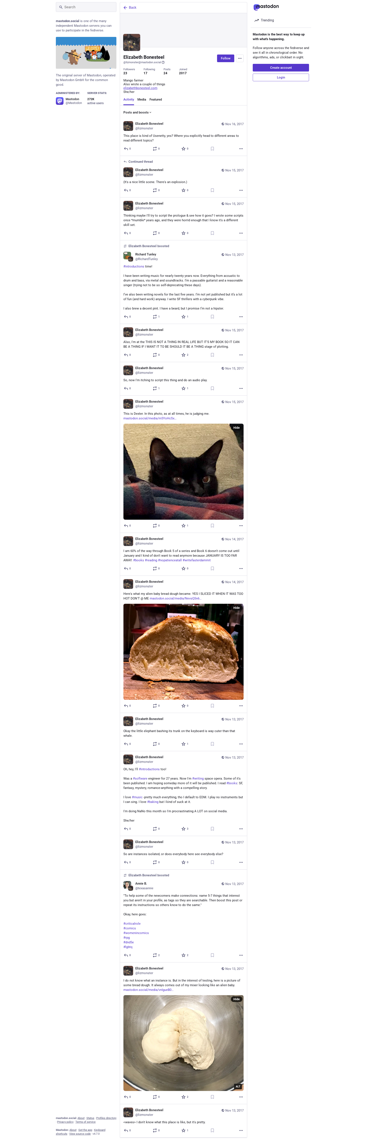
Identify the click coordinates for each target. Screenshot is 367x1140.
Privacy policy (65, 1121)
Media (141, 99)
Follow (225, 58)
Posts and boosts (136, 112)
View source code (80, 1133)
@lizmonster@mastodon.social (142, 62)
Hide (236, 427)
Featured (156, 99)
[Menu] (240, 58)
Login (281, 77)
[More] (241, 148)
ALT (238, 1086)
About (81, 1118)
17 (145, 73)
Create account (281, 68)
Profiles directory (106, 1118)
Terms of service (85, 1121)
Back (132, 8)
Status (90, 1118)
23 (125, 73)
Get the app (85, 1130)
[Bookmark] (212, 148)
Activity (128, 99)
